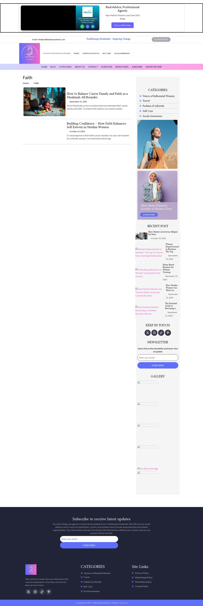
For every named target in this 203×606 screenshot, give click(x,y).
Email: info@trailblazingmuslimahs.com (48, 39)
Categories (65, 67)
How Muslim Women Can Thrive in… (172, 287)
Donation (106, 67)
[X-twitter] (148, 333)
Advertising (122, 67)
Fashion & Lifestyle (91, 53)
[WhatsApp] (82, 26)
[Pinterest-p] (168, 333)
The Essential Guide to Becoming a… (171, 306)
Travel (76, 53)
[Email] (87, 26)
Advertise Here (154, 67)
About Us (80, 67)
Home (44, 67)
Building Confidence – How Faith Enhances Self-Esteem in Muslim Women (96, 125)
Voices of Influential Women (56, 53)
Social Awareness (122, 53)
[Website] (93, 26)
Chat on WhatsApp (122, 25)
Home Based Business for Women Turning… (168, 268)
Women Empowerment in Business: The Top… (172, 248)
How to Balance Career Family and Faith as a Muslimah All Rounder (97, 95)
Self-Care (107, 53)
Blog (53, 67)
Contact (93, 67)
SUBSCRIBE (137, 67)
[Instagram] (154, 333)
